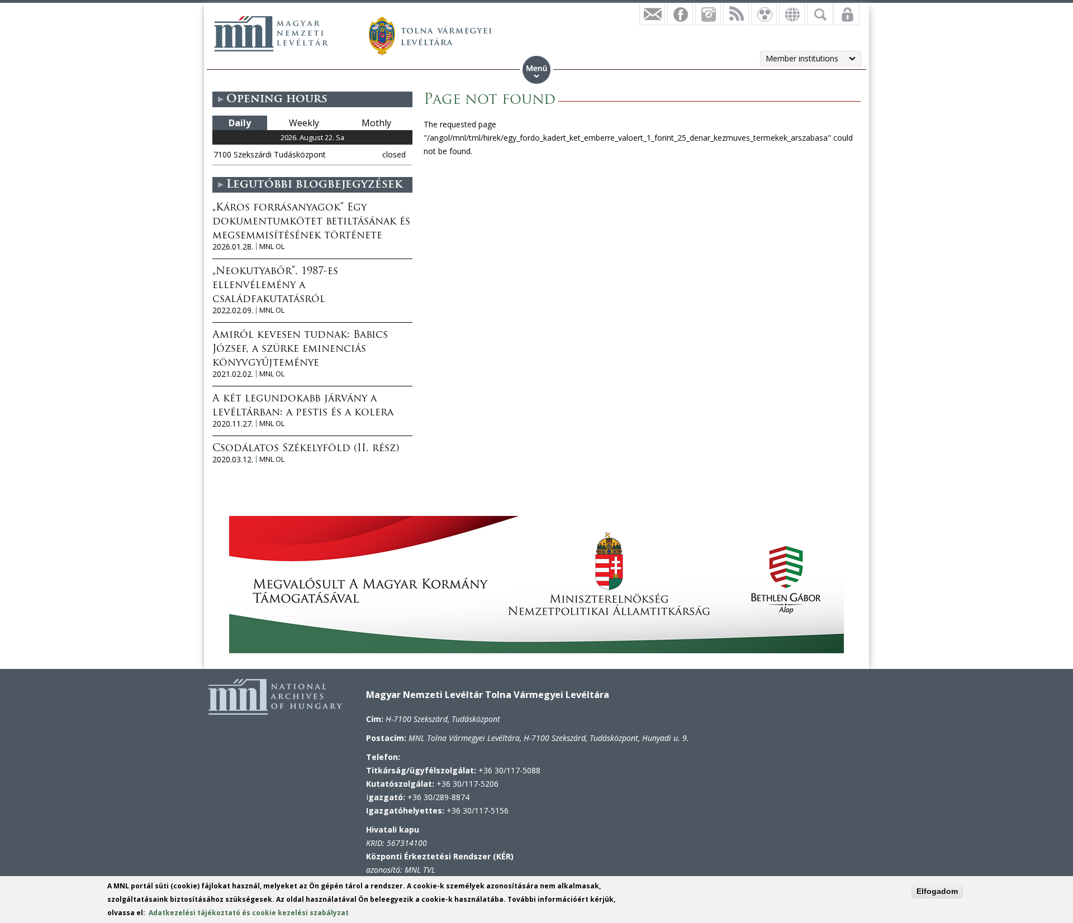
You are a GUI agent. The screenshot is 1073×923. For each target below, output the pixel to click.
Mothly (376, 123)
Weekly (304, 123)
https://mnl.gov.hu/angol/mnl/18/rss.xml (736, 14)
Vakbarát (764, 14)
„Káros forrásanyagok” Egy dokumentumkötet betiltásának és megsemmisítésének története (311, 222)
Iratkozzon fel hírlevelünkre (652, 14)
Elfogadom (937, 891)
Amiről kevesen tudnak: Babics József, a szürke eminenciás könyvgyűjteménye (300, 350)
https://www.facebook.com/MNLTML (680, 14)
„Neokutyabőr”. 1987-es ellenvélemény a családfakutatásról (275, 286)
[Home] (271, 33)
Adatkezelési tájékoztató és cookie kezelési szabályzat (249, 912)
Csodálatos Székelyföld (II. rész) (305, 449)
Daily (240, 123)
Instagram (708, 14)
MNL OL (271, 246)
